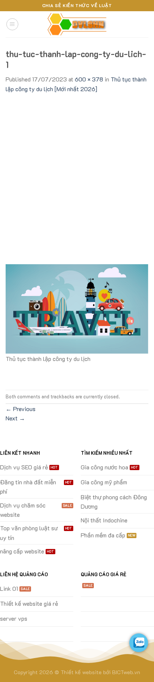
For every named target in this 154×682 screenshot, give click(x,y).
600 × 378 (89, 79)
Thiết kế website (81, 672)
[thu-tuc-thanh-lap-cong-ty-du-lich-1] (77, 308)
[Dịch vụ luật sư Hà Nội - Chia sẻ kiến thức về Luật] (77, 24)
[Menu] (12, 24)
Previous (21, 409)
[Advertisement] (77, 174)
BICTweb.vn (126, 672)
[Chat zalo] (138, 642)
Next (15, 418)
